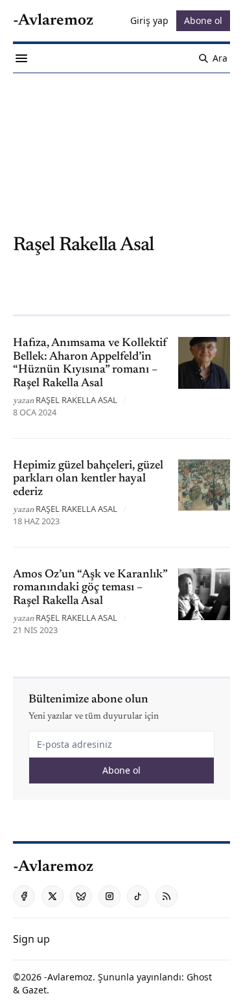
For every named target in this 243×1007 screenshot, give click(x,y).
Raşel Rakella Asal (76, 400)
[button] (31, 939)
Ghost (199, 977)
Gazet (34, 990)
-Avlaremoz (68, 977)
